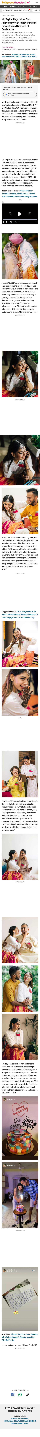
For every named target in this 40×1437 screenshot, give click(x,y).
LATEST (4, 6)
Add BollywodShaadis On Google (16, 10)
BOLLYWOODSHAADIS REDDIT (11, 56)
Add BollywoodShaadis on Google (18, 94)
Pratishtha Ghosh (8, 47)
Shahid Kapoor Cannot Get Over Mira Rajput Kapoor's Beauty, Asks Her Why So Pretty (20, 1337)
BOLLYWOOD (22, 6)
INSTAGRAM (31, 54)
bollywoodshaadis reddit (25, 1421)
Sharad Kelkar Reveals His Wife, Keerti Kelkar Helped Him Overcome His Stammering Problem (19, 194)
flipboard (15, 1419)
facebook (24, 1419)
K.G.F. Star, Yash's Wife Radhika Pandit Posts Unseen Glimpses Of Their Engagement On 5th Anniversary (20, 614)
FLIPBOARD (15, 54)
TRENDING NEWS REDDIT (28, 56)
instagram (8, 1421)
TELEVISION (33, 6)
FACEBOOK (23, 54)
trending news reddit (20, 1423)
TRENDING (12, 6)
